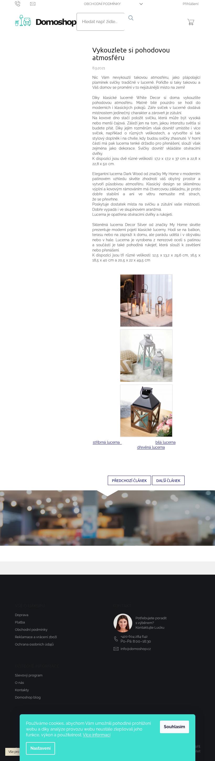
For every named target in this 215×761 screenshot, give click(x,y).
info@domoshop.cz (136, 649)
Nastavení (40, 748)
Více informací (96, 734)
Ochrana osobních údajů (34, 644)
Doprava (21, 615)
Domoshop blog (28, 697)
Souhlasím (174, 726)
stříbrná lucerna (107, 442)
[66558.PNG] (146, 410)
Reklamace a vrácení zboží (36, 637)
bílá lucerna (165, 442)
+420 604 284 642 (134, 636)
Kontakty (22, 690)
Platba (20, 622)
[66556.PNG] (146, 355)
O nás (19, 683)
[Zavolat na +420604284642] (22, 4)
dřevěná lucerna (151, 447)
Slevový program (28, 675)
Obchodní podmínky (102, 4)
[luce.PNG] (146, 300)
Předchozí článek (129, 480)
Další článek (168, 480)
